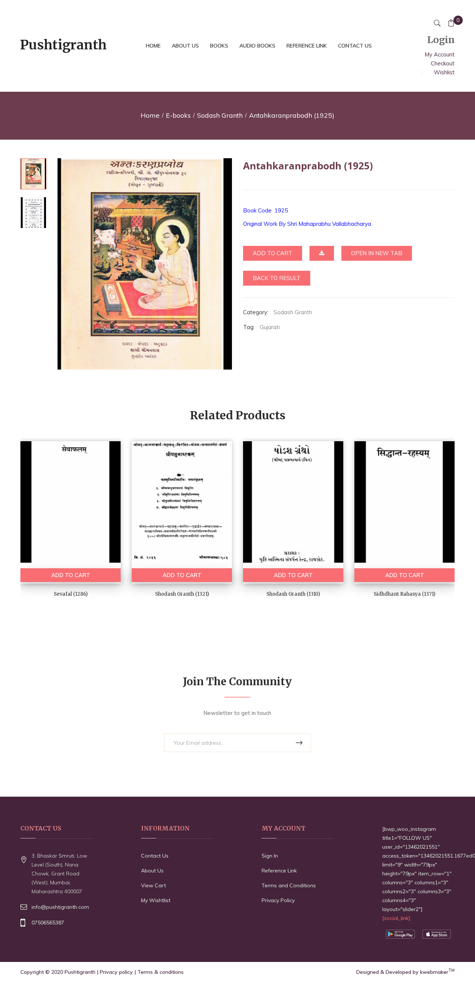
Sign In (270, 855)
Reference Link (279, 870)
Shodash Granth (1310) (293, 594)
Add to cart (272, 253)
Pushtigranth (80, 972)
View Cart (153, 885)
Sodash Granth (220, 115)
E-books (178, 115)
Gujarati (270, 327)
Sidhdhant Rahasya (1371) (404, 594)
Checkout (443, 63)
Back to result (277, 278)
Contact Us (154, 855)
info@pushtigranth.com (60, 907)
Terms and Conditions (289, 885)
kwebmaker (437, 972)
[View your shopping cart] (451, 23)
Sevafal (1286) (71, 594)
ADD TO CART (70, 575)
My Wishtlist (155, 900)
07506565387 (48, 922)
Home (150, 115)
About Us (152, 870)
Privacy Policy (278, 900)
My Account (440, 54)
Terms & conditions (160, 972)
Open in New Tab (376, 253)
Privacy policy (116, 972)
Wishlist (444, 72)
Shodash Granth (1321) (182, 594)
